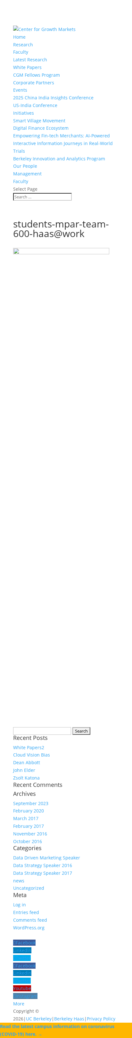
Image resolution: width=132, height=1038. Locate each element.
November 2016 (30, 834)
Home (19, 37)
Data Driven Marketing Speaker (46, 858)
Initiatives (23, 113)
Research (23, 45)
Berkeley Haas (69, 1019)
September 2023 (30, 803)
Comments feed (30, 920)
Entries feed (26, 912)
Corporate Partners (33, 83)
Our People (25, 166)
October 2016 (27, 841)
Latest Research (30, 60)
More (18, 1004)
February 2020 (28, 811)
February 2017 (28, 826)
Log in (19, 905)
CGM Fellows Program (36, 75)
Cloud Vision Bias (31, 755)
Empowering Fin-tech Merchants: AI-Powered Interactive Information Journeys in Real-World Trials (63, 143)
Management (27, 174)
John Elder (24, 770)
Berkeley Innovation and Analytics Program (59, 159)
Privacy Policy (101, 1019)
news (18, 881)
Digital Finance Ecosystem (41, 128)
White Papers (27, 67)
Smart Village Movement (39, 121)
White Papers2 (28, 747)
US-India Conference (35, 105)
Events (20, 90)
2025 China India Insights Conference (53, 98)
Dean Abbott (26, 762)
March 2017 (25, 818)
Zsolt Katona (26, 778)
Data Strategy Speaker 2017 (42, 873)
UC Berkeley (39, 1019)
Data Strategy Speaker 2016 (42, 865)
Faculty (20, 52)
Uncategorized (28, 888)
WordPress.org (29, 928)
